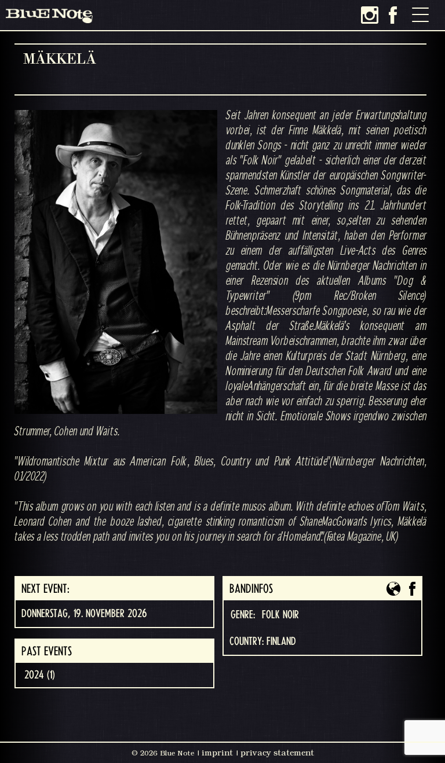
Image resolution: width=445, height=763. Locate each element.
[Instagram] (369, 15)
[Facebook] (393, 15)
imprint (217, 752)
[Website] (393, 589)
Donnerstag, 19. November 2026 (84, 613)
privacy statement (277, 752)
